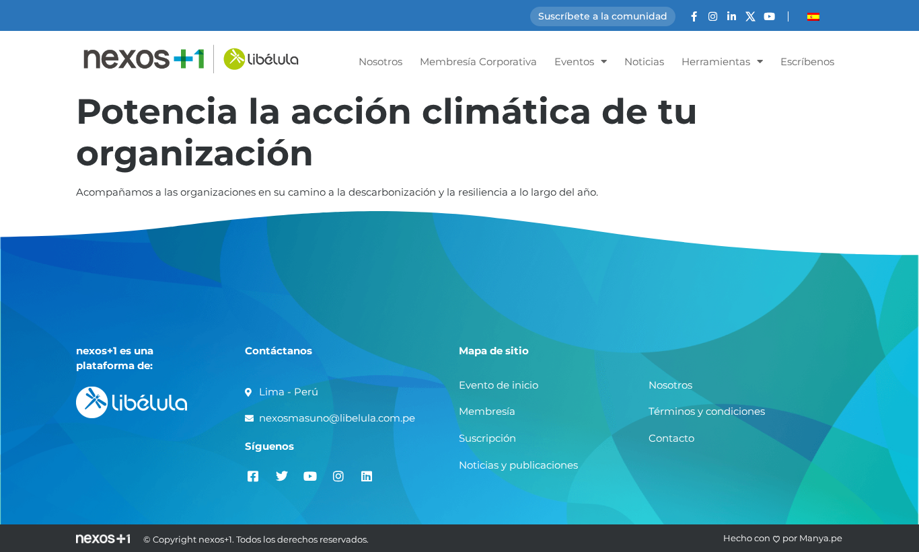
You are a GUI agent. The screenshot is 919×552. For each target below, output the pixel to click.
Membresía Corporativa (478, 61)
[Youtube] (769, 16)
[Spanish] (813, 17)
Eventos (574, 61)
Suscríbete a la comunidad (602, 16)
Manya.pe (820, 538)
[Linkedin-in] (732, 16)
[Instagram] (713, 16)
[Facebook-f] (694, 16)
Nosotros (380, 61)
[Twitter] (281, 475)
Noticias (644, 61)
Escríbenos (807, 61)
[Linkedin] (366, 475)
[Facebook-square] (253, 475)
